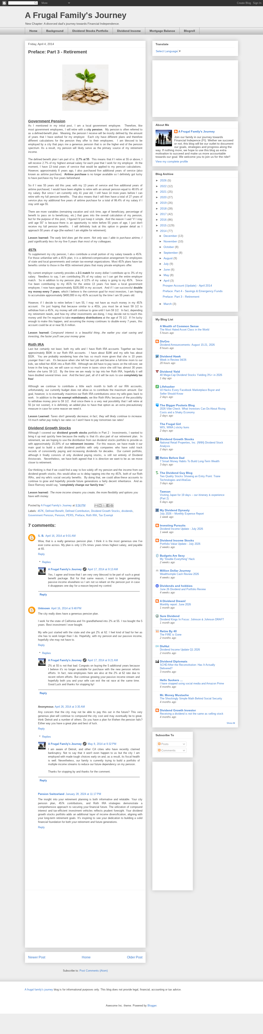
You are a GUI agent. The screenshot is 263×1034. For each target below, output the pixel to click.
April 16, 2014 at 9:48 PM (66, 608)
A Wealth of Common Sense (179, 326)
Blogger (152, 1005)
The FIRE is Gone (170, 634)
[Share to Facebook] (108, 505)
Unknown (44, 608)
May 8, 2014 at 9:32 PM (102, 743)
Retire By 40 (168, 631)
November (171, 241)
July (167, 263)
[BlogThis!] (100, 505)
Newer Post (36, 957)
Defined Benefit (54, 510)
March (168, 303)
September (171, 252)
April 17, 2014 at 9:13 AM (103, 569)
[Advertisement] (85, 918)
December (171, 235)
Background (54, 30)
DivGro (165, 341)
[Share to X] (104, 505)
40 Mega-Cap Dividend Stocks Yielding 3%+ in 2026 (191, 375)
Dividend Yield (170, 371)
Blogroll (189, 30)
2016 (163, 219)
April (167, 280)
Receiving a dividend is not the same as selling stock (191, 713)
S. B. (41, 535)
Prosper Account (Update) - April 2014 (187, 285)
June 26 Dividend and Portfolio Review (183, 589)
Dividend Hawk (170, 356)
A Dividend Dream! (173, 601)
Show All (231, 723)
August (168, 258)
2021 (163, 191)
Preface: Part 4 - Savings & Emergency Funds (193, 291)
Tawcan (165, 491)
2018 (163, 208)
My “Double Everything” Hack (177, 559)
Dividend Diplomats (173, 661)
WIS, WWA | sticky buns (174, 427)
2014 (163, 231)
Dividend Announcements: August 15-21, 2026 (187, 344)
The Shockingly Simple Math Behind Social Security (191, 698)
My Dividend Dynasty (175, 510)
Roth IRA (91, 515)
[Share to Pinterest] (112, 505)
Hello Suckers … (171, 680)
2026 (163, 180)
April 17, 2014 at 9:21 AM (103, 660)
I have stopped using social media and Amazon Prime (192, 683)
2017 (163, 214)
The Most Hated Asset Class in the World (184, 329)
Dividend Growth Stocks (105, 510)
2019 (163, 202)
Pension (60, 515)
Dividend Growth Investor (178, 710)
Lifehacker (167, 386)
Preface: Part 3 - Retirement (181, 296)
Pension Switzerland (51, 794)
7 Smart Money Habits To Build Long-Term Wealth (189, 461)
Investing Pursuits (173, 525)
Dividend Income (129, 30)
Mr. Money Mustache (174, 695)
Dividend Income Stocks (177, 540)
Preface (79, 515)
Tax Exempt (106, 515)
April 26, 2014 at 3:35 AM (70, 706)
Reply (41, 554)
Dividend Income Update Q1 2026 (180, 649)
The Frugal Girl (170, 424)
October (169, 247)
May (167, 275)
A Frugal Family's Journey (75, 15)
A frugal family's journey (39, 989)
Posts (164, 744)
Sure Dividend (170, 616)
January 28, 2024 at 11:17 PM (83, 794)
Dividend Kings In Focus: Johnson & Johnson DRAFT (192, 619)
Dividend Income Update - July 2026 (181, 528)
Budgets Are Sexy (172, 555)
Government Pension (40, 515)
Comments (167, 750)
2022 (163, 186)
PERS (70, 515)
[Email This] (96, 505)
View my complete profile (172, 161)
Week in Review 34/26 (173, 359)
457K (41, 510)
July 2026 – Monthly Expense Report (182, 513)
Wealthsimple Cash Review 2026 (179, 574)
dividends (127, 510)
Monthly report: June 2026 (175, 604)
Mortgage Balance (162, 30)
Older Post (134, 957)
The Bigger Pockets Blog (177, 405)
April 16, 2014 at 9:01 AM (60, 535)
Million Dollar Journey (175, 570)
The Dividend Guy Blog (176, 472)
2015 (163, 225)
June (167, 269)
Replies (46, 562)
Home (33, 30)
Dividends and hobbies (176, 585)
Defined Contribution (77, 510)
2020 (163, 197)
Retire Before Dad (172, 457)
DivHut (164, 646)
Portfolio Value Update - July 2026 (180, 543)
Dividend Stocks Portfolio (90, 30)
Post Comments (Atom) (94, 970)
